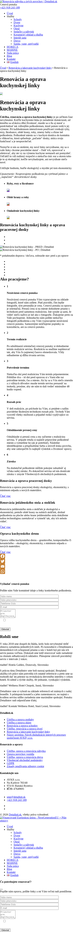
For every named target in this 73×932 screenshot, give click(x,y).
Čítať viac (5, 496)
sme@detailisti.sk (16, 796)
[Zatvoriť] (1, 889)
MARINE (12, 49)
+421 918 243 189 (10, 7)
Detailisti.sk (15, 814)
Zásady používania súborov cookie (25, 766)
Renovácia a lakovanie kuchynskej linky (30, 67)
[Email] (36, 566)
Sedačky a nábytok (24, 31)
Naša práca (13, 52)
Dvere (17, 22)
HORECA (12, 46)
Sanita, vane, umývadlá (26, 43)
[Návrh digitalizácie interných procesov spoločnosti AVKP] (36, 820)
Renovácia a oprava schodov (22, 725)
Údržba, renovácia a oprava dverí (24, 728)
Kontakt (11, 59)
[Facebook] (36, 556)
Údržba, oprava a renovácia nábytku (26, 751)
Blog (9, 56)
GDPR (32, 623)
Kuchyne (18, 25)
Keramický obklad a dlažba (28, 34)
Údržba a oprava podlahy (20, 719)
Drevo (17, 40)
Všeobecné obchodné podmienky (25, 760)
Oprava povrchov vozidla (20, 754)
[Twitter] (36, 561)
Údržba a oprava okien (19, 722)
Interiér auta (20, 37)
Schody (18, 19)
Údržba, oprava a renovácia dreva (25, 757)
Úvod (10, 13)
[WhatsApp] (36, 571)
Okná (17, 28)
